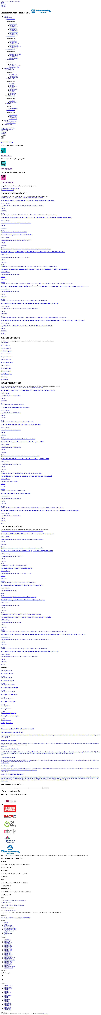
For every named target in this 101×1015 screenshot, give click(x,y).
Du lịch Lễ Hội (10, 59)
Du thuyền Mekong (11, 123)
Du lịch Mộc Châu (13, 26)
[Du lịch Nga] (4, 376)
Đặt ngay (3, 676)
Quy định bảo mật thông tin (10, 928)
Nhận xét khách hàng (9, 927)
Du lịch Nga (12, 94)
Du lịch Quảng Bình (14, 43)
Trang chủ (6, 16)
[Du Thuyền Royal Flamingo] (8, 684)
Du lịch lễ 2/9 (12, 64)
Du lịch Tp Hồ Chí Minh (15, 54)
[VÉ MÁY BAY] (3, 152)
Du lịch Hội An (13, 42)
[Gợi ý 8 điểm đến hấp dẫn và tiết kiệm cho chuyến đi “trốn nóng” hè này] (10, 842)
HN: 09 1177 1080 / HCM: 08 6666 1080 (10, 1)
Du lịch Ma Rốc (13, 119)
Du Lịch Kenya (13, 116)
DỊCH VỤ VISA (7, 142)
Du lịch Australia (13, 108)
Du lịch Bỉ (11, 85)
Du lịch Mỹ (12, 101)
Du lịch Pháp (12, 84)
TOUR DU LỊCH (7, 182)
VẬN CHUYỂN (6, 169)
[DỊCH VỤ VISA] (3, 139)
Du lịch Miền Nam (11, 49)
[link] (8, 128)
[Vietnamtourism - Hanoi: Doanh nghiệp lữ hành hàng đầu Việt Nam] (10, 819)
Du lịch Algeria (13, 117)
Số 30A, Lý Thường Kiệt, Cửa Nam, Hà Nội (15, 900)
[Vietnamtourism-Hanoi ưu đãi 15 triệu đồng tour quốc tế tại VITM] (10, 804)
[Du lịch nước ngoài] (6, 354)
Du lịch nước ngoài (8, 68)
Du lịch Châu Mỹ (11, 96)
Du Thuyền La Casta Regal (9, 694)
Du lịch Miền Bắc (11, 19)
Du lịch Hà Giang (13, 34)
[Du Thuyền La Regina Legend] (8, 713)
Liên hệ (2, 2)
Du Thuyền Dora (6, 709)
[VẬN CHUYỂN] (3, 166)
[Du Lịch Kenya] (5, 342)
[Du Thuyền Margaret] (6, 677)
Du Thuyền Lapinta (7, 723)
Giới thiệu (6, 923)
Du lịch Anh (12, 88)
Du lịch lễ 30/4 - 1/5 (14, 67)
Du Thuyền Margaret (7, 680)
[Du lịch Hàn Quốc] (5, 371)
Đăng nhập (3, 6)
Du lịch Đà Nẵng (13, 47)
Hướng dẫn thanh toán (9, 931)
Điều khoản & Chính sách (10, 929)
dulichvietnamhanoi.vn (10, 910)
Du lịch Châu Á (10, 69)
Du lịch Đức (12, 90)
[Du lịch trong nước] (6, 348)
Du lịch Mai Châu (13, 30)
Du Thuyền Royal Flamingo (9, 687)
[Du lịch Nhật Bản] (5, 365)
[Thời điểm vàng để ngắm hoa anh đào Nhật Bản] (10, 827)
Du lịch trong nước (8, 17)
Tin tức (5, 924)
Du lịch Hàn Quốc (13, 77)
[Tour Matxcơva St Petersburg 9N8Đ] (10, 188)
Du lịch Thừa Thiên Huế (15, 46)
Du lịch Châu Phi (11, 110)
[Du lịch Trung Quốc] (6, 359)
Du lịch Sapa (12, 25)
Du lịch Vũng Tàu (13, 58)
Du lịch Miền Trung (11, 36)
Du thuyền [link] (6, 120)
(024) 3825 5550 (6, 902)
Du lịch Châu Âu (11, 78)
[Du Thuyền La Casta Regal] (8, 691)
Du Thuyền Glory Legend (8, 701)
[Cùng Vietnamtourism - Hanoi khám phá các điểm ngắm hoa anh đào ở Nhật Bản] (10, 835)
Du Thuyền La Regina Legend (10, 716)
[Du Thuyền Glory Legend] (7, 698)
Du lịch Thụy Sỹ (13, 89)
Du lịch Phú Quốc (13, 55)
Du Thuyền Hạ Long (11, 121)
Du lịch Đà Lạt (12, 41)
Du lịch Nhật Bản (13, 76)
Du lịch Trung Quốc (14, 74)
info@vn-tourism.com (8, 907)
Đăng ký (3, 5)
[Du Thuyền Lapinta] (6, 720)
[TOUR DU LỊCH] (3, 179)
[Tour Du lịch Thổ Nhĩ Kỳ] (7, 190)
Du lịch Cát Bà (12, 28)
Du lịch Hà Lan (13, 86)
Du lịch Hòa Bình (13, 33)
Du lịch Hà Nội (13, 24)
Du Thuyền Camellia (7, 673)
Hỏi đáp (5, 932)
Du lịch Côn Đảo (13, 56)
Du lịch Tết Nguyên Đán (15, 65)
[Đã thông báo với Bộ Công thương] (9, 917)
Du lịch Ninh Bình (13, 32)
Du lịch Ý (11, 92)
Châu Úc (9, 103)
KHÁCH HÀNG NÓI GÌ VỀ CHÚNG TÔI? (17, 729)
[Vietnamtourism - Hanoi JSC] (41, 12)
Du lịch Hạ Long (13, 29)
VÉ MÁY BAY (6, 156)
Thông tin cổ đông (8, 925)
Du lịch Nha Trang (13, 45)
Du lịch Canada (13, 102)
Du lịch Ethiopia (13, 115)
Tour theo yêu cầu (8, 124)
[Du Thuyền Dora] (5, 705)
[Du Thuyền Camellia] (6, 670)
